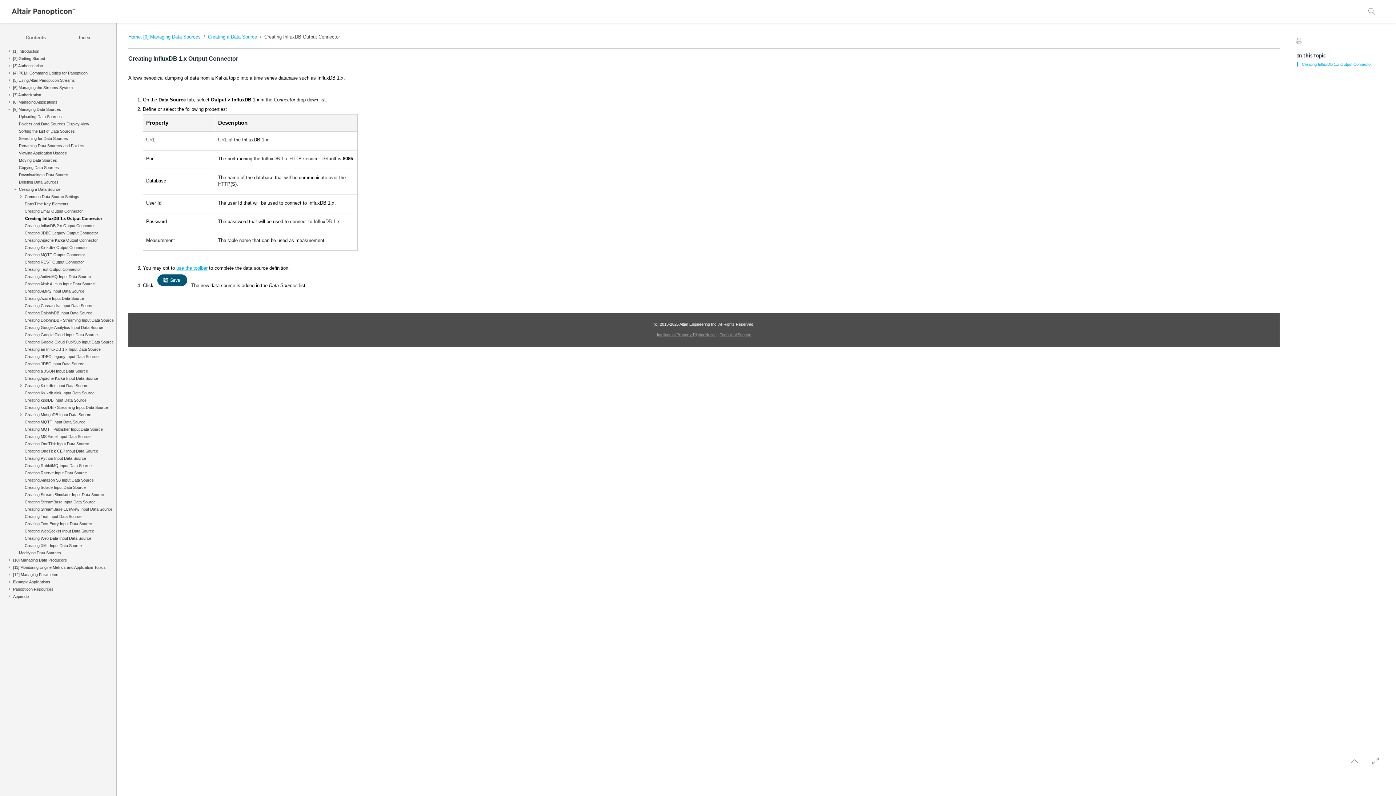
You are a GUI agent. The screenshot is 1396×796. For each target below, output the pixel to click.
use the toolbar (192, 268)
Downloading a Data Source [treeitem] (43, 175)
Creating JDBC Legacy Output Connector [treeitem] (61, 233)
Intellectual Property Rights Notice (687, 335)
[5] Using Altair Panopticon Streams (44, 80)
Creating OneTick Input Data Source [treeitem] (57, 444)
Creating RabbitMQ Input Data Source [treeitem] (58, 465)
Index (85, 37)
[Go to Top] (1354, 761)
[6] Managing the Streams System (43, 87)
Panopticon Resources (33, 589)
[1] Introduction (26, 51)
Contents (36, 37)
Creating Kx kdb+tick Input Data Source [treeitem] (60, 393)
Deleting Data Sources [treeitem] (39, 182)
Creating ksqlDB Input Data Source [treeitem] (56, 400)
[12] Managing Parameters (36, 574)
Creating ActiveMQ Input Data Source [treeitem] (58, 276)
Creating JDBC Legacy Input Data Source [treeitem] (62, 356)
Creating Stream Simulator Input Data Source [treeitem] (64, 495)
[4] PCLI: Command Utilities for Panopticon (50, 73)
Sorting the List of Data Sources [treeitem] (47, 131)
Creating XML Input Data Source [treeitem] (53, 545)
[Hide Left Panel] (133, 27)
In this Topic (1311, 55)
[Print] (1299, 41)
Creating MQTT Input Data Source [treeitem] (55, 422)
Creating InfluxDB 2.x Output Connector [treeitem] (60, 226)
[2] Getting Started (29, 58)
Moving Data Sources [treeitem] (38, 160)
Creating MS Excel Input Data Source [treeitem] (58, 436)
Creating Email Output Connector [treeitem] (54, 211)
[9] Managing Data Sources (37, 109)
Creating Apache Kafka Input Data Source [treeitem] (61, 378)
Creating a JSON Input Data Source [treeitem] (56, 371)
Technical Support (735, 335)
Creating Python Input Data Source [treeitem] (55, 458)
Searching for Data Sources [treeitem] (43, 138)
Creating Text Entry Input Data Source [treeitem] (58, 524)
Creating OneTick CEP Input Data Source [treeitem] (61, 451)
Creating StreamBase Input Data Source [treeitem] (60, 502)
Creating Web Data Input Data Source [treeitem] (58, 538)
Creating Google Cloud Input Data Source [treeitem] (61, 335)
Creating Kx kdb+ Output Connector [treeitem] (56, 247)
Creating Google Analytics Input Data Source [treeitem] (64, 327)
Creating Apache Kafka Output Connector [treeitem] (61, 240)
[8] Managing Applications (35, 102)
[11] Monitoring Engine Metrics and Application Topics (59, 567)
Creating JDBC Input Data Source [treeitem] (54, 364)
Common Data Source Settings (52, 196)
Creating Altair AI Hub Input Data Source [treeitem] (60, 284)
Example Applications (31, 582)
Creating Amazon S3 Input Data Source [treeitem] (59, 480)
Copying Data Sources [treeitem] (39, 167)
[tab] (35, 37)
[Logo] (44, 11)
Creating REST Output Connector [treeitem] (54, 262)
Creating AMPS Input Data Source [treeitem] (54, 291)
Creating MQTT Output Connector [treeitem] (55, 255)
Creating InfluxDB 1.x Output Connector (1337, 64)
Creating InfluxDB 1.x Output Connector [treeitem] (63, 218)
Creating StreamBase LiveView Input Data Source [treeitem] (68, 509)
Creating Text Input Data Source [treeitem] (53, 516)
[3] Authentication (28, 66)
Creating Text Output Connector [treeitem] (53, 269)
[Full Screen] (1375, 761)
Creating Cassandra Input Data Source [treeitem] (59, 305)
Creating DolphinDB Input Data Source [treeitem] (58, 313)
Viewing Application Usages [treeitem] (43, 153)
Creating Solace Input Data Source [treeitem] (55, 487)
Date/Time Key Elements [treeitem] (46, 204)
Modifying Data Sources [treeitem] (40, 553)
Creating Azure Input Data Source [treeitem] (54, 298)
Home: (135, 37)
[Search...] (1372, 11)
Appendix (21, 596)
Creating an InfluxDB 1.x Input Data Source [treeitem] (63, 349)
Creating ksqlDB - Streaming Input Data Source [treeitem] (67, 407)
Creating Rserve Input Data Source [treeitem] (56, 473)
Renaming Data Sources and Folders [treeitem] (51, 146)
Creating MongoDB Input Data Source (58, 415)
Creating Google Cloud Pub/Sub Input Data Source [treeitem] (69, 342)
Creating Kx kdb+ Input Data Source (56, 385)
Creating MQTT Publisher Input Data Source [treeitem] (64, 429)
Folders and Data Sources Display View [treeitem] (54, 124)
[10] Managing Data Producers (40, 560)
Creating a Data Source (39, 189)
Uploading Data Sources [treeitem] (40, 116)
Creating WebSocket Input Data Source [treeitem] (59, 531)
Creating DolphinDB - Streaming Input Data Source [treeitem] (69, 320)
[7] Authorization (27, 95)
